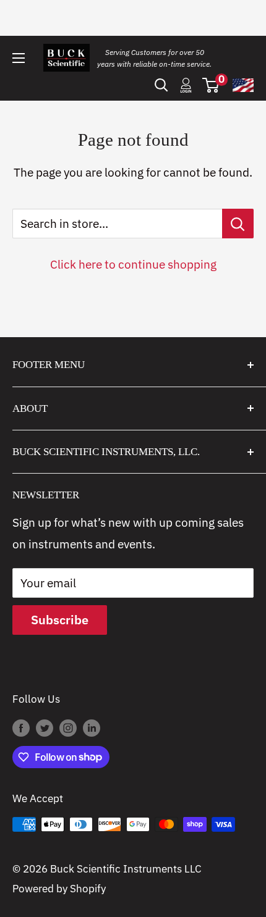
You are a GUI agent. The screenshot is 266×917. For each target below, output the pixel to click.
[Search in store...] (238, 223)
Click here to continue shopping (133, 264)
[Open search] (161, 85)
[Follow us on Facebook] (21, 727)
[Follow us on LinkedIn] (91, 727)
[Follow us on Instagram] (68, 727)
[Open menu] (18, 58)
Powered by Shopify (59, 888)
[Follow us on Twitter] (44, 727)
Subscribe (59, 619)
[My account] (185, 85)
